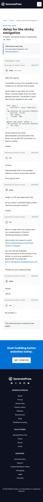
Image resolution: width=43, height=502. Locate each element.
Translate (20, 478)
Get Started (21, 360)
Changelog (20, 470)
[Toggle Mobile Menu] (39, 4)
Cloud (20, 446)
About (20, 396)
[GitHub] (24, 383)
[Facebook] (12, 383)
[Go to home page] (12, 5)
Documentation (20, 459)
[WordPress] (20, 383)
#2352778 (35, 65)
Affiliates (20, 411)
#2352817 (35, 217)
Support (20, 463)
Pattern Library (20, 407)
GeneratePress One (20, 435)
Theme (20, 439)
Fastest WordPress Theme (20, 467)
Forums (11, 20)
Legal (20, 474)
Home (5, 20)
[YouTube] (28, 383)
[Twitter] (16, 383)
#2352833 (34, 300)
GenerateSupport (11, 51)
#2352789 (34, 152)
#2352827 (35, 276)
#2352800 (34, 184)
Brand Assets (20, 415)
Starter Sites (20, 403)
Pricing (20, 400)
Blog (20, 419)
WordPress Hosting (20, 422)
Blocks (20, 443)
